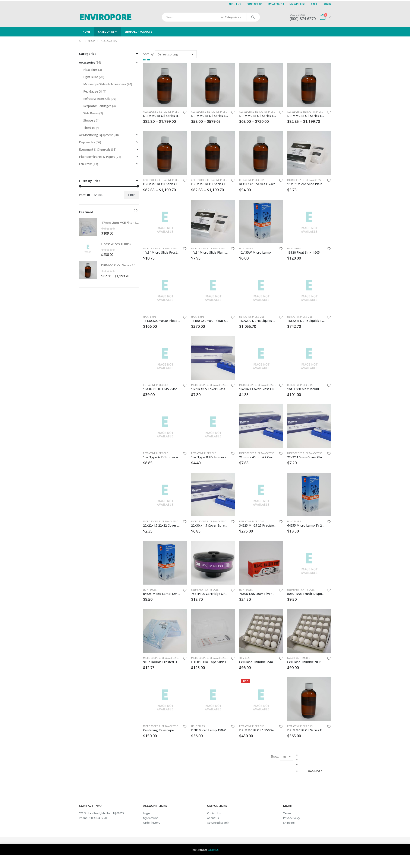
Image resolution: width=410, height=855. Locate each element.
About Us (235, 4)
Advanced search (218, 823)
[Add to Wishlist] (185, 112)
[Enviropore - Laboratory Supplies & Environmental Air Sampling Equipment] (105, 17)
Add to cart (276, 138)
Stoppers (89, 120)
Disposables (87, 142)
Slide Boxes (90, 113)
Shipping (288, 823)
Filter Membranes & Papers (97, 157)
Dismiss (213, 850)
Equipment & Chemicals (94, 149)
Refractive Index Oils (171, 111)
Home (87, 31)
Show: (275, 756)
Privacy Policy (291, 818)
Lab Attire (292, 657)
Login (146, 813)
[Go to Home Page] (80, 41)
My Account (276, 4)
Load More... (315, 771)
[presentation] (134, 210)
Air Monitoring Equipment (96, 135)
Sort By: (148, 54)
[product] (165, 85)
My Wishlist (298, 4)
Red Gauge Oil (92, 91)
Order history (151, 823)
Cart (314, 4)
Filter (131, 195)
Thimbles (244, 657)
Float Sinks (293, 248)
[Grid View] (145, 60)
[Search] (253, 17)
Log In (327, 4)
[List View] (148, 60)
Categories (106, 31)
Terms (287, 813)
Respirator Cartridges (204, 589)
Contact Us (255, 4)
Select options (180, 70)
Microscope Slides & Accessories (307, 180)
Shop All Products (138, 31)
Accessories (150, 111)
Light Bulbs (246, 248)
